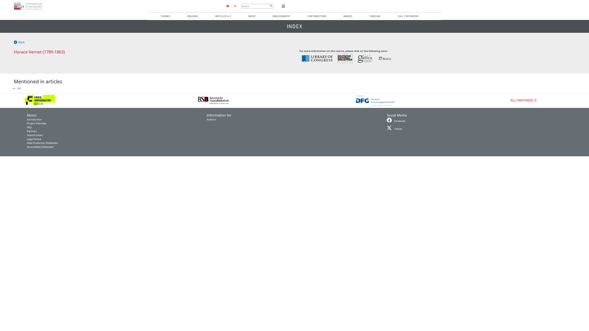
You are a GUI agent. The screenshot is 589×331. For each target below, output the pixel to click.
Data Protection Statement (42, 143)
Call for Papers (408, 16)
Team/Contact (35, 135)
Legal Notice (34, 139)
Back (21, 42)
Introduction (34, 119)
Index (251, 16)
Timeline (375, 16)
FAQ (29, 127)
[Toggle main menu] (284, 6)
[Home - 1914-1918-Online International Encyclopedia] (29, 6)
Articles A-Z (223, 16)
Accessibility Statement (40, 147)
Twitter (398, 129)
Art (19, 88)
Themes (165, 16)
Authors (211, 119)
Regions (192, 16)
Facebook (399, 121)
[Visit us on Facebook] (228, 6)
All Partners (522, 100)
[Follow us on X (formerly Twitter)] (235, 6)
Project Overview (37, 123)
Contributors (316, 16)
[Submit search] (271, 6)
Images (347, 16)
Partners (32, 131)
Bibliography (281, 16)
